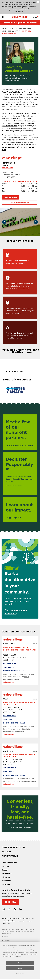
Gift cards (6, 866)
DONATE (22, 23)
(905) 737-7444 (9, 660)
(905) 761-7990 (9, 712)
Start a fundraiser (9, 863)
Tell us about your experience (20, 827)
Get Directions (10, 197)
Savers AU (21, 921)
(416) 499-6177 (9, 764)
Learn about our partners (20, 445)
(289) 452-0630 (8, 177)
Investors (6, 884)
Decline (20, 968)
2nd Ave (29, 921)
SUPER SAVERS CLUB (10, 23)
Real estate (6, 873)
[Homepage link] (20, 17)
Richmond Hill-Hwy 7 (11, 31)
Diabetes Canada (30, 781)
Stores (34, 17)
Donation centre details (14, 671)
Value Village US (14, 918)
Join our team (7, 168)
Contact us (6, 881)
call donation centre (19, 202)
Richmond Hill (26, 28)
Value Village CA (27, 918)
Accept (20, 963)
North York (8, 751)
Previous (4, 222)
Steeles (6, 699)
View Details (8, 667)
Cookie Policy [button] (10, 954)
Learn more (19, 11)
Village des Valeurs (9, 921)
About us (6, 877)
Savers (4, 918)
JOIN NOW (10, 902)
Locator (5, 28)
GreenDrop (6, 923)
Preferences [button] (18, 956)
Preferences (20, 974)
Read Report (13, 517)
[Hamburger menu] (5, 17)
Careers (5, 870)
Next (36, 222)
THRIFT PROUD (32, 23)
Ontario (14, 28)
